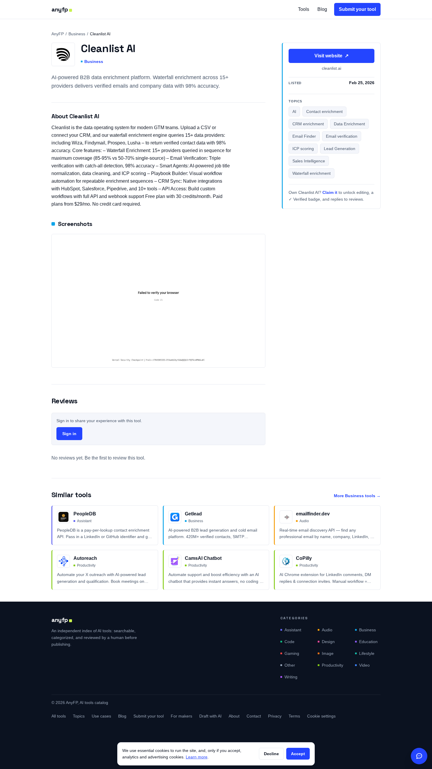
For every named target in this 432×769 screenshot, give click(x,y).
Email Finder (304, 136)
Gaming (291, 653)
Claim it (329, 192)
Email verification (341, 136)
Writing (290, 677)
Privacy (275, 716)
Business (76, 33)
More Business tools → (357, 495)
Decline (271, 753)
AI (294, 111)
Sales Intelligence (308, 161)
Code (289, 641)
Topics (79, 716)
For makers (181, 716)
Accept (298, 753)
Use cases (101, 716)
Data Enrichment (349, 124)
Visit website (331, 55)
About (234, 716)
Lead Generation (339, 149)
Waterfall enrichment (311, 173)
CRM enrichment (308, 124)
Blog (322, 9)
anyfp (59, 9)
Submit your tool (357, 9)
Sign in (69, 433)
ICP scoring (303, 149)
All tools (58, 716)
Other (289, 665)
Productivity (332, 665)
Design (328, 641)
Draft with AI (210, 716)
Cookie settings (321, 716)
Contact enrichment (324, 111)
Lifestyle (366, 653)
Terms (294, 716)
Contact (254, 716)
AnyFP (57, 33)
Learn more (196, 757)
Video (364, 665)
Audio (327, 629)
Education (368, 641)
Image (328, 653)
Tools (303, 9)
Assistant (292, 629)
